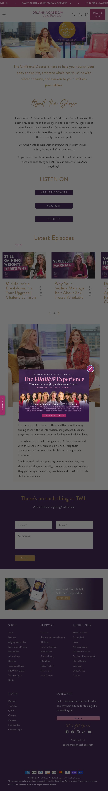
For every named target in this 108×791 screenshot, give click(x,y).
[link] (54, 395)
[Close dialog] (90, 368)
